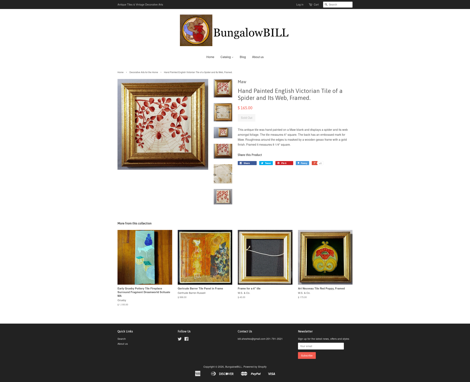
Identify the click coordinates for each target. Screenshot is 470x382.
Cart (316, 4)
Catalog (226, 57)
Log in (299, 4)
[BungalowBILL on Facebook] (186, 339)
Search (122, 338)
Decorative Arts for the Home (143, 72)
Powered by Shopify (255, 366)
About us (258, 57)
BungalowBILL (233, 366)
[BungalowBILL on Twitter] (180, 339)
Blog (243, 57)
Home (210, 57)
